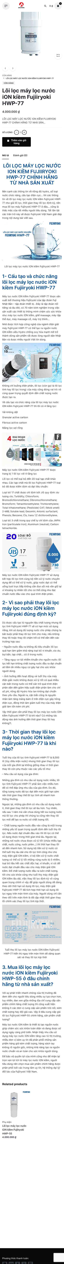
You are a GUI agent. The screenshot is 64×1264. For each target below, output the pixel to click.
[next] (13, 68)
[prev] (5, 68)
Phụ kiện (6, 1122)
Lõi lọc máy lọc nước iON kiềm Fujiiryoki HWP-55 (14, 1129)
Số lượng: (7, 132)
